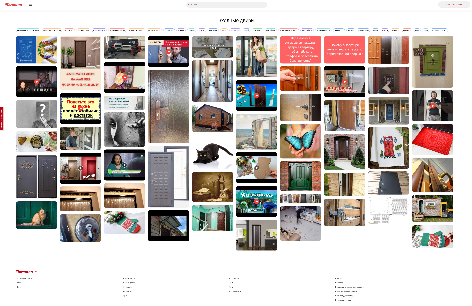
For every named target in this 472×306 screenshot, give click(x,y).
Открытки (127, 287)
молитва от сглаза (136, 30)
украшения (338, 30)
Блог (19, 287)
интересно (213, 30)
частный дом (307, 30)
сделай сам (235, 30)
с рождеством (83, 30)
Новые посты (129, 278)
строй (246, 30)
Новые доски (129, 283)
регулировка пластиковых (28, 30)
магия (375, 30)
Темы (231, 283)
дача (417, 30)
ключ (425, 30)
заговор (181, 30)
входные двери (154, 30)
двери (224, 30)
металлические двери (52, 30)
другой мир (270, 30)
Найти (256, 5)
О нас (19, 283)
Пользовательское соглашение (349, 287)
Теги (231, 287)
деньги (385, 30)
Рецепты (127, 291)
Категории (234, 278)
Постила (13, 5)
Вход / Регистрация (454, 4)
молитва (395, 30)
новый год (69, 30)
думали (192, 30)
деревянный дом (323, 30)
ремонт (202, 30)
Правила (339, 283)
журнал (351, 30)
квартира (407, 30)
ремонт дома (363, 30)
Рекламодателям (343, 300)
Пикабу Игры (235, 291)
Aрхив (125, 296)
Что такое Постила (26, 278)
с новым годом (99, 30)
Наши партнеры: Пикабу (346, 291)
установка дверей (439, 30)
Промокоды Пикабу (344, 296)
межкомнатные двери (288, 30)
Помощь (339, 278)
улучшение (169, 30)
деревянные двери (117, 30)
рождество (257, 30)
